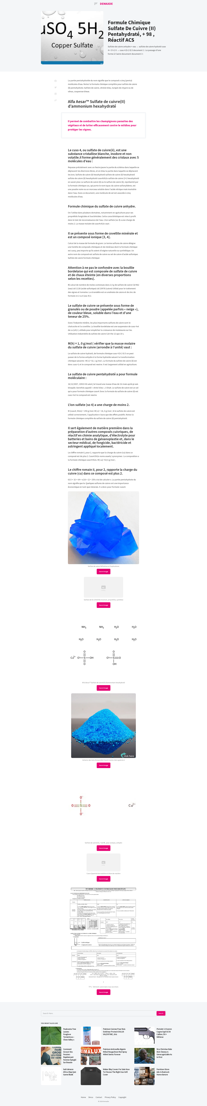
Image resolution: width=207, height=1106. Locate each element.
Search (160, 1013)
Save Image (103, 571)
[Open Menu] (96, 4)
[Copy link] (55, 100)
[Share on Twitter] (55, 87)
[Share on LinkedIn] (55, 94)
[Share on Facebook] (55, 81)
